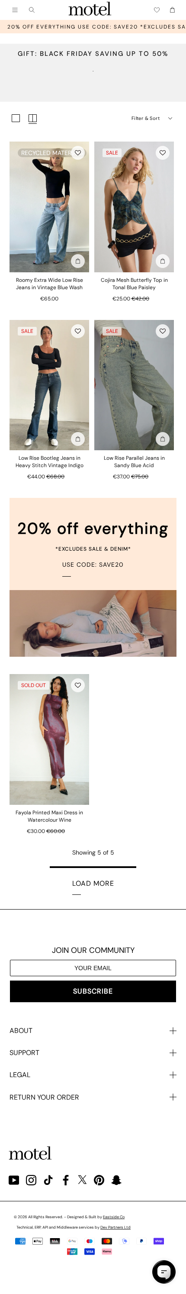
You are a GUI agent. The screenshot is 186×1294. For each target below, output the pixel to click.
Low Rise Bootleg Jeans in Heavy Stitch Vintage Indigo (49, 462)
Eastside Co (114, 1217)
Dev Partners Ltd (115, 1227)
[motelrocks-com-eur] (90, 10)
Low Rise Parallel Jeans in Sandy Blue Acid (134, 462)
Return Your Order (44, 1097)
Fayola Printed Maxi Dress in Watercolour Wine (49, 816)
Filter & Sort (145, 118)
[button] (78, 153)
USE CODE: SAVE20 (93, 564)
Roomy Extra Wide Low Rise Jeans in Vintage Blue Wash (49, 284)
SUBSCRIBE (93, 991)
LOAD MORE (93, 883)
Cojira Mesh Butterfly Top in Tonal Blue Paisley (134, 284)
